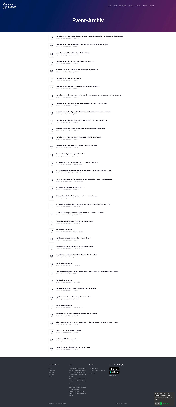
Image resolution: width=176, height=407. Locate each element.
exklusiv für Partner (78, 164)
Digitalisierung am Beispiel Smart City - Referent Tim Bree (73, 238)
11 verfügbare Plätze (66, 105)
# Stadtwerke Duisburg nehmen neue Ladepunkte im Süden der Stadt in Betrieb (78, 381)
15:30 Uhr (58, 332)
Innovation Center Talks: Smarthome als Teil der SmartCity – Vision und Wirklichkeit (81, 120)
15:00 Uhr (58, 349)
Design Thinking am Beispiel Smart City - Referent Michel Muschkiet (76, 255)
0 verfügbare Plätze (66, 156)
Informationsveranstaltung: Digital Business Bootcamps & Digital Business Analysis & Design (84, 179)
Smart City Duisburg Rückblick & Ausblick (68, 330)
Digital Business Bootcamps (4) (65, 229)
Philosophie (52, 370)
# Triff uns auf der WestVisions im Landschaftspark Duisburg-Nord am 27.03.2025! (77, 374)
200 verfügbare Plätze (67, 181)
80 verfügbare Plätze (66, 349)
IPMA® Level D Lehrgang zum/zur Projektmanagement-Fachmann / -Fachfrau (80, 213)
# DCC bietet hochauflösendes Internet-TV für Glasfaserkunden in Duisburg (77, 393)
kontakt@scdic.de (93, 368)
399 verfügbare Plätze (67, 332)
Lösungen (51, 372)
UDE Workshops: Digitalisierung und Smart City (70, 154)
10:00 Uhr (58, 214)
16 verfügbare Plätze (66, 80)
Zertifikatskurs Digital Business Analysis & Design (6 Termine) (74, 221)
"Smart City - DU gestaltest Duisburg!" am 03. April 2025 (73, 347)
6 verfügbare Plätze (66, 214)
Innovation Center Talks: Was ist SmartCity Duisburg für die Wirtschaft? (77, 86)
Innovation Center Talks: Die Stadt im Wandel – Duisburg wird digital (76, 145)
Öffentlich (76, 38)
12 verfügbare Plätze (66, 206)
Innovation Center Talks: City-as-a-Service (68, 78)
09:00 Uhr (58, 223)
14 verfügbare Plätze (66, 71)
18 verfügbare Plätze (66, 38)
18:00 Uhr (58, 341)
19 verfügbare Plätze (66, 122)
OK (161, 403)
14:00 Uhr (58, 156)
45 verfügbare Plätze (66, 290)
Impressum (51, 403)
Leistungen (51, 374)
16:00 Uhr (58, 38)
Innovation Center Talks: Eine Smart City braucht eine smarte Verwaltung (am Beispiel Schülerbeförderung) (88, 95)
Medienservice (92, 374)
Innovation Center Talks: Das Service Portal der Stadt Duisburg (75, 61)
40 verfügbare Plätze (66, 231)
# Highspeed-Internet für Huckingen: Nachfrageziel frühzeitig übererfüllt (77, 369)
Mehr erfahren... (166, 403)
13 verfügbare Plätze (66, 248)
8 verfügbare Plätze (66, 147)
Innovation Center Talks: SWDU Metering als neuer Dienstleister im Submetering (80, 128)
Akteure (50, 376)
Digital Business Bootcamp (64, 263)
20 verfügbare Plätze (66, 46)
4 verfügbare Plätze (66, 172)
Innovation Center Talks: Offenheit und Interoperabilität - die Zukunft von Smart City (81, 103)
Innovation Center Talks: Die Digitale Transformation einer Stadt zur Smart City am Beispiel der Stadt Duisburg (89, 36)
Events (50, 368)
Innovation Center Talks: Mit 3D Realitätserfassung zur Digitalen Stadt (77, 70)
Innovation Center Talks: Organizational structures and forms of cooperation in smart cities (83, 112)
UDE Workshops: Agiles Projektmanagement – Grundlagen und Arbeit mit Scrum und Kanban (84, 171)
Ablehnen (157, 403)
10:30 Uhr (58, 181)
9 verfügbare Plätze (66, 315)
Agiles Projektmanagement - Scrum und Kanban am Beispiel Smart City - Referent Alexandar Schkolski (87, 271)
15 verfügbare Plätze (66, 189)
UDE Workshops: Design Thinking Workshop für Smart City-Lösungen (77, 162)
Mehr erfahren (112, 375)
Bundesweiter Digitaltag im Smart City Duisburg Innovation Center (76, 288)
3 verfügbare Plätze (66, 164)
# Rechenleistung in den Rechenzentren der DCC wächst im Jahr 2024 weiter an (77, 387)
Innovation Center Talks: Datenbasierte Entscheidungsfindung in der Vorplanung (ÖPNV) (82, 44)
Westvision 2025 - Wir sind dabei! (66, 339)
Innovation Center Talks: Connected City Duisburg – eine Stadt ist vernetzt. (78, 137)
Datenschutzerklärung (61, 403)
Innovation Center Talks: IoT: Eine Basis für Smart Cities (73, 53)
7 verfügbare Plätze (66, 324)
